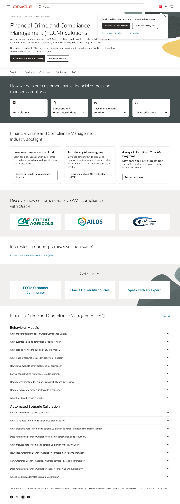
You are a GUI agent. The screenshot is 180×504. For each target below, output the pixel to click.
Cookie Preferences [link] (79, 488)
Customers (44, 72)
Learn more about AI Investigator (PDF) (87, 175)
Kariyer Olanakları (112, 488)
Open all (166, 316)
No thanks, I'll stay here (145, 25)
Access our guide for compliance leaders (33, 175)
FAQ (74, 72)
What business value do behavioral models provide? (35, 341)
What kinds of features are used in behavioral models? (36, 357)
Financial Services (43, 16)
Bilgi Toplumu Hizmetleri (60, 488)
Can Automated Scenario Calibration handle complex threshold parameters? (47, 460)
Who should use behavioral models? (27, 397)
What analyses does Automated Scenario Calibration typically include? (44, 444)
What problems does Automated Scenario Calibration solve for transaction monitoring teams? (56, 428)
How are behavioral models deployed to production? (35, 389)
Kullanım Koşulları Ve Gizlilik (37, 488)
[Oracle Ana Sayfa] (22, 7)
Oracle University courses (90, 290)
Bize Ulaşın (162, 488)
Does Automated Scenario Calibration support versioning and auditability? (46, 468)
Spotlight (29, 72)
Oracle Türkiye (15, 16)
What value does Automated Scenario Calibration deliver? (38, 420)
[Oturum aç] (166, 6)
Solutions (14, 72)
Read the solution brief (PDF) (28, 58)
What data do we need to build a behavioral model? (35, 349)
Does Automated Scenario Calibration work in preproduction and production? (48, 436)
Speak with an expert (144, 290)
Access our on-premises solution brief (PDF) (32, 255)
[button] (8, 6)
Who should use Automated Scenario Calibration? (34, 476)
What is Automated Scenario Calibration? (30, 412)
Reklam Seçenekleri (96, 488)
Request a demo (57, 58)
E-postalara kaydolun (130, 488)
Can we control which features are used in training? (35, 373)
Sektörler (28, 16)
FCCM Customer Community (35, 290)
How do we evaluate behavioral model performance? (36, 365)
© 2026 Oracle (15, 488)
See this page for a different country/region (120, 33)
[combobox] (90, 6)
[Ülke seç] (160, 6)
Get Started (61, 72)
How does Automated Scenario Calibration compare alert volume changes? (47, 452)
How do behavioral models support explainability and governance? (42, 381)
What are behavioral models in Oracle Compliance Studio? (38, 333)
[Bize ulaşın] (171, 6)
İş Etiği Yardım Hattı (148, 488)
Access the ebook (134, 177)
